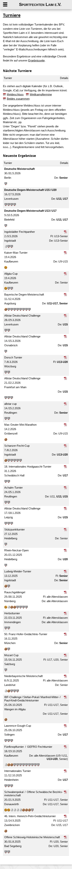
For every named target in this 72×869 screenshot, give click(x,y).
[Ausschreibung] (66, 231)
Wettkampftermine (41, 94)
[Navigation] (9, 4)
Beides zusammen (18, 98)
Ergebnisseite (36, 60)
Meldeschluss (15, 94)
